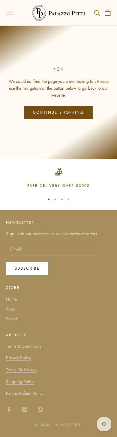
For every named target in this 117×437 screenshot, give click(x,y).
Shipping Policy (20, 382)
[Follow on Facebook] (9, 409)
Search (12, 319)
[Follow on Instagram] (25, 409)
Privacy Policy (18, 358)
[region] (58, 178)
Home (11, 299)
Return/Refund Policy (25, 393)
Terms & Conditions (23, 346)
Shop (10, 309)
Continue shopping (58, 112)
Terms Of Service (21, 370)
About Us (17, 335)
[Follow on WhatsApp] (40, 409)
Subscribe (27, 268)
